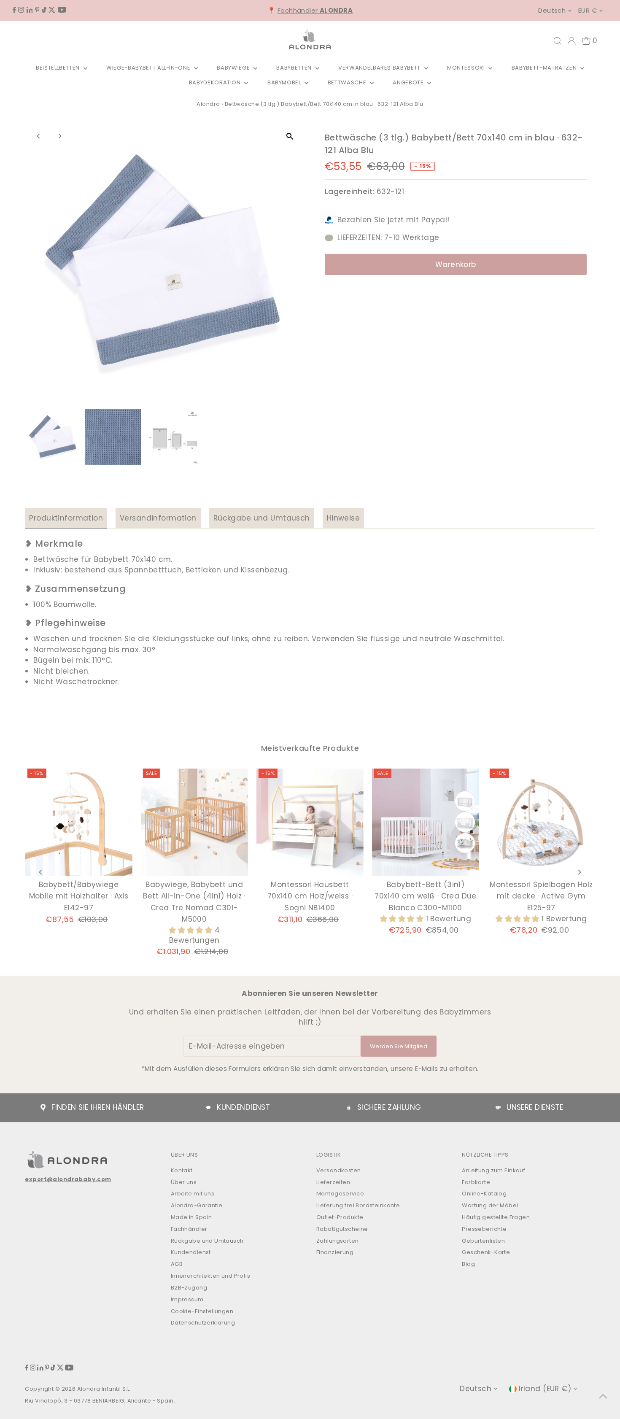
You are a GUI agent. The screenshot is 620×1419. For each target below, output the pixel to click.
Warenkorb (455, 264)
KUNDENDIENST (243, 1107)
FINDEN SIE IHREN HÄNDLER (97, 1107)
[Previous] (38, 136)
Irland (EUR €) (545, 1389)
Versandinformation (158, 518)
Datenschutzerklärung (203, 1323)
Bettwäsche (348, 82)
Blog (468, 1264)
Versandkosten (338, 1170)
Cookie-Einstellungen (202, 1311)
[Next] (59, 136)
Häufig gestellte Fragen (496, 1217)
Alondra (208, 104)
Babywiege (234, 68)
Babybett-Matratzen (545, 68)
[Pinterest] (37, 10)
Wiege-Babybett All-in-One (149, 68)
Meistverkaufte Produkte (310, 748)
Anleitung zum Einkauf (493, 1170)
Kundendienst (191, 1252)
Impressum (187, 1299)
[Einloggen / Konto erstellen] (571, 41)
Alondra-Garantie (197, 1205)
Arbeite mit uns (192, 1194)
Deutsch (552, 10)
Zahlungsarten (337, 1241)
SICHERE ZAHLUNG (389, 1107)
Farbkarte (476, 1182)
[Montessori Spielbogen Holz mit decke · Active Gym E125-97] (541, 822)
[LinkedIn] (30, 10)
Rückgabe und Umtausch (261, 518)
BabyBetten (294, 68)
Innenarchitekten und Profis (210, 1276)
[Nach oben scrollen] (603, 1395)
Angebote (409, 82)
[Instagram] (21, 10)
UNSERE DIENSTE (535, 1107)
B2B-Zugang (189, 1288)
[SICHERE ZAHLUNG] (349, 1107)
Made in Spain (191, 1217)
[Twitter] (52, 10)
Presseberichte (484, 1229)
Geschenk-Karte (486, 1252)
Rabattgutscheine (342, 1229)
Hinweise (343, 518)
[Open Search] (557, 41)
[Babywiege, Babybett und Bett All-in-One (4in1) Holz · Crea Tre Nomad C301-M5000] (194, 822)
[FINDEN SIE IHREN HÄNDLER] (43, 1107)
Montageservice (340, 1194)
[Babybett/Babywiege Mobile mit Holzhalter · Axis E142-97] (78, 822)
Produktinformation (66, 518)
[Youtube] (62, 10)
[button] (192, 930)
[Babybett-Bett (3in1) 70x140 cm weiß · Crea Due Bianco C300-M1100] (425, 822)
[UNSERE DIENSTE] (498, 1107)
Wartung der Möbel (490, 1205)
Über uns (184, 1182)
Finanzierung (334, 1252)
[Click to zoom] (289, 136)
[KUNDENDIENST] (208, 1107)
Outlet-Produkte (339, 1217)
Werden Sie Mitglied (398, 1046)
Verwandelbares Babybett (380, 68)
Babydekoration (216, 82)
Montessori (466, 68)
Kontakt (182, 1170)
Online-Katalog (484, 1194)
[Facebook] (14, 10)
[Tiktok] (44, 10)
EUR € (587, 10)
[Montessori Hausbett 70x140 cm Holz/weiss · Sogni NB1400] (310, 822)
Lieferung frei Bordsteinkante (358, 1205)
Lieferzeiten (333, 1182)
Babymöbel (285, 82)
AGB (177, 1264)
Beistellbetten (58, 68)
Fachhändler (315, 10)
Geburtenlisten (483, 1241)
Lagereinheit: (350, 191)
